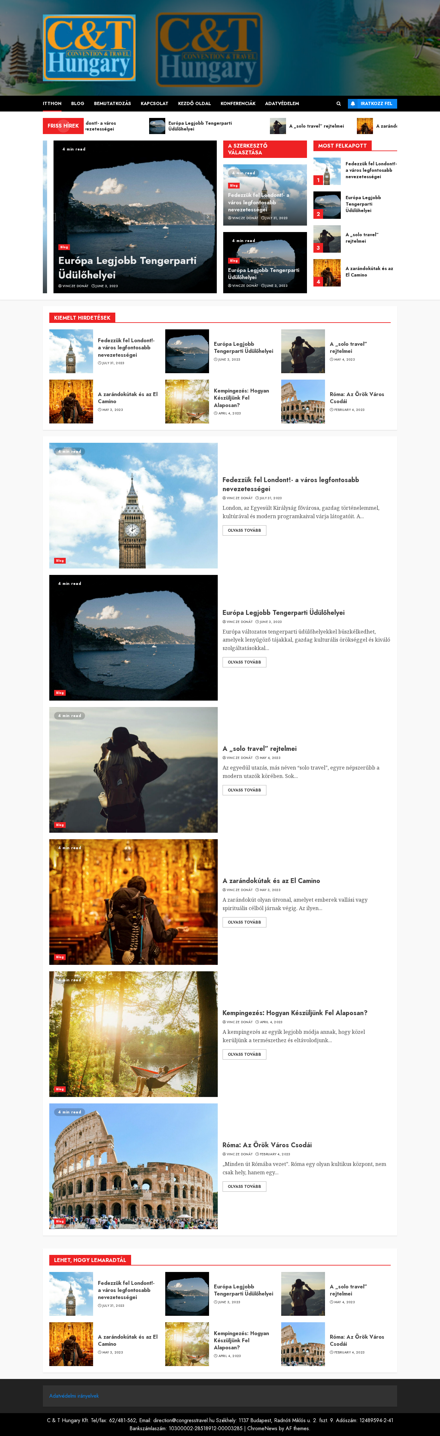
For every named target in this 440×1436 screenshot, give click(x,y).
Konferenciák (238, 103)
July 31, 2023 (276, 218)
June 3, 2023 (96, 286)
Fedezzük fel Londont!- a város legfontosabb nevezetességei (258, 202)
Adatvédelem (282, 103)
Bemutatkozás (112, 103)
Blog (77, 103)
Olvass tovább (244, 530)
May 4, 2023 (344, 359)
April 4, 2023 (229, 413)
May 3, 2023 (112, 410)
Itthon (52, 103)
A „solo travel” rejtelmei (362, 204)
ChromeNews (262, 1428)
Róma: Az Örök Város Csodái (357, 398)
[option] (130, 217)
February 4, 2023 (349, 410)
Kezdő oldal (194, 103)
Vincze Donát (65, 286)
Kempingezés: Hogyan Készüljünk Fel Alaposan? (370, 271)
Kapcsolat (154, 103)
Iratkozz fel (376, 103)
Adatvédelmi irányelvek (74, 1396)
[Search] (339, 103)
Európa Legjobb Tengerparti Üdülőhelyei (117, 267)
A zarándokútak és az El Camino (369, 237)
